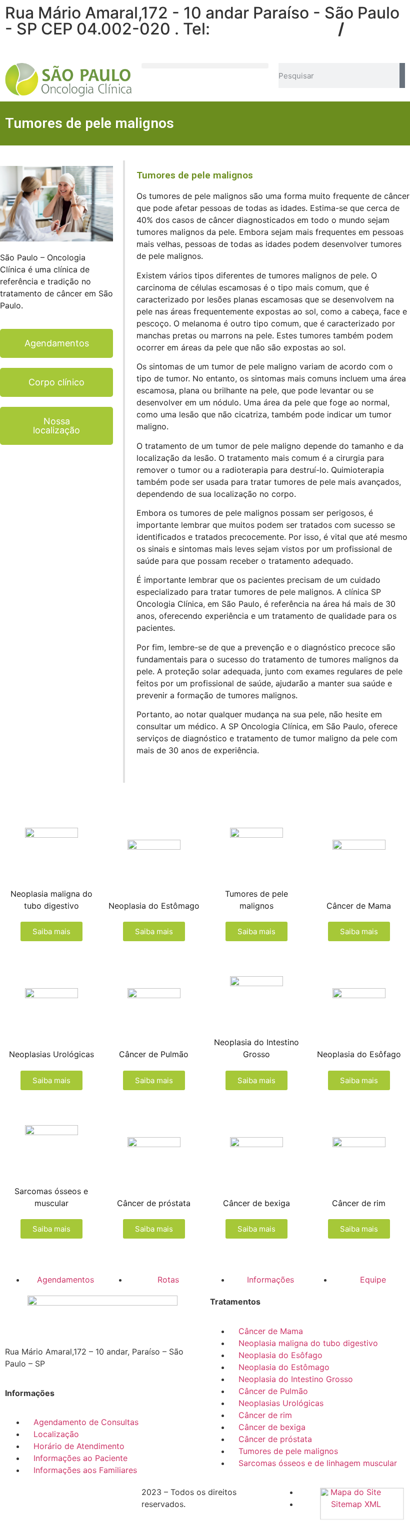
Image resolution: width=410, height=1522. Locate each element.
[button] (205, 65)
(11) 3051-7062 (274, 28)
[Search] (402, 75)
